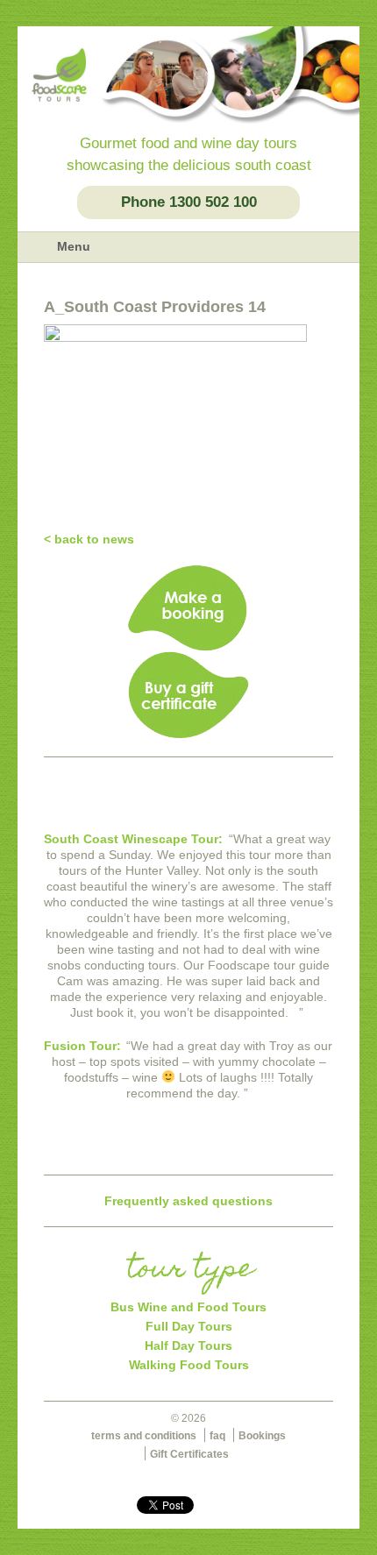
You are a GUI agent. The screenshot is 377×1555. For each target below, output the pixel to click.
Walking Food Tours (189, 1365)
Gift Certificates (189, 1454)
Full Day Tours (189, 1326)
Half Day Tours (188, 1345)
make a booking (188, 608)
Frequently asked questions (188, 1201)
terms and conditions (143, 1436)
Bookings (262, 1436)
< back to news (89, 539)
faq (217, 1436)
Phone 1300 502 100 (189, 202)
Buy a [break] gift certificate (188, 695)
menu (36, 247)
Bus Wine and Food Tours (188, 1307)
